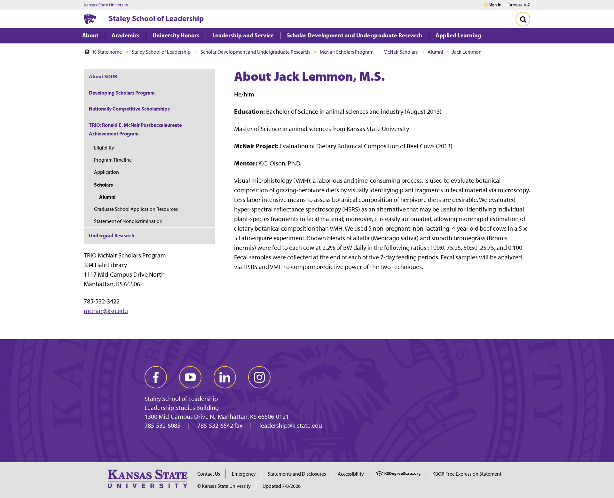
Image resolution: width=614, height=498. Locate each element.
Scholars (103, 184)
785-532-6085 (162, 425)
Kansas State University (106, 5)
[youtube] (190, 377)
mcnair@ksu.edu (106, 311)
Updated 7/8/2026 (282, 486)
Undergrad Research (111, 235)
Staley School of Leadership (156, 18)
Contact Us (208, 474)
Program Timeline (113, 160)
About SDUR (103, 76)
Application (106, 172)
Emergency (244, 474)
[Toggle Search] (523, 19)
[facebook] (156, 377)
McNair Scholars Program (347, 52)
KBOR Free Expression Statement (466, 474)
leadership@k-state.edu (290, 425)
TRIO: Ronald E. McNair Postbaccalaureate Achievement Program (135, 129)
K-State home (107, 52)
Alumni (435, 52)
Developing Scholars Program (122, 92)
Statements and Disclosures (297, 474)
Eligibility (104, 148)
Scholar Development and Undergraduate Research (255, 52)
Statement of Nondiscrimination (128, 221)
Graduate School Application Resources (136, 209)
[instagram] (259, 377)
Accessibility (351, 474)
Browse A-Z (519, 5)
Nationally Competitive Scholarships (129, 108)
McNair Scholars (400, 52)
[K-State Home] (90, 19)
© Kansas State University (224, 486)
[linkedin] (225, 377)
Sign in (495, 5)
